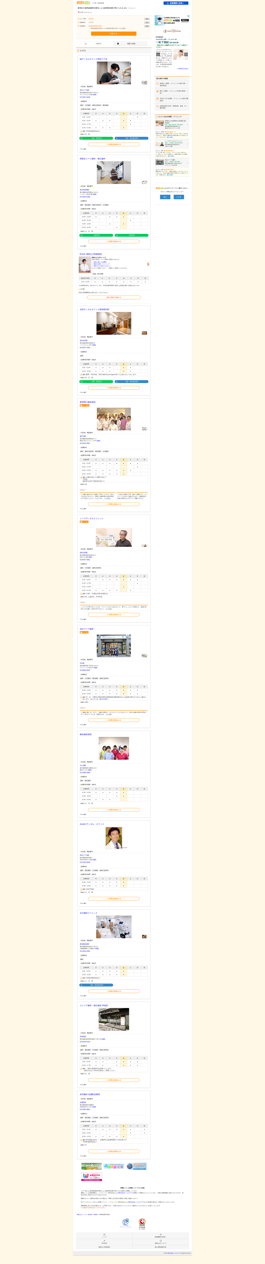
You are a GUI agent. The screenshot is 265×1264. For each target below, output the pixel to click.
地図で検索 (131, 43)
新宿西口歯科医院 (88, 402)
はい (165, 197)
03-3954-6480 (85, 197)
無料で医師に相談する (114, 297)
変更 (147, 19)
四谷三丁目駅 (84, 90)
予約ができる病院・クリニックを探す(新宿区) (174, 100)
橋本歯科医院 (86, 734)
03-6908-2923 (85, 670)
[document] (114, 103)
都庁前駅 (83, 436)
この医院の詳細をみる (114, 144)
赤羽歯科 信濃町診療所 (90, 1094)
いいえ (179, 197)
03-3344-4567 (85, 443)
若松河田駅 (84, 340)
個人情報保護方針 (160, 1247)
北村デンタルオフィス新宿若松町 (94, 309)
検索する (113, 34)
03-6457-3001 (85, 560)
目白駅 (82, 663)
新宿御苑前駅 (84, 944)
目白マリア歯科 (87, 629)
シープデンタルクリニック (91, 518)
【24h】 (90, 254)
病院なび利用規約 (104, 1247)
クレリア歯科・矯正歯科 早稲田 (94, 1005)
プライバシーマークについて (126, 1226)
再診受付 (132, 235)
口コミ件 (86, 405)
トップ (104, 1237)
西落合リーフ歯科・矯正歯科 (92, 159)
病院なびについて (160, 1243)
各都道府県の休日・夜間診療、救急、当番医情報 (173, 107)
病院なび (83, 2)
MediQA (104, 1243)
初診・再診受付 (97, 138)
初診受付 (97, 235)
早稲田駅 (83, 1036)
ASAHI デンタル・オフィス (92, 824)
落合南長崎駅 (84, 190)
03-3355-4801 (85, 1109)
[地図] (94, 94)
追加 (147, 22)
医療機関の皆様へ (177, 3)
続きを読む (104, 699)
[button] (158, 54)
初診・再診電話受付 (132, 138)
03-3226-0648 (85, 862)
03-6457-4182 (85, 347)
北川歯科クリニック (89, 913)
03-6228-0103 (85, 1042)
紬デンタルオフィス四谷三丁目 (93, 59)
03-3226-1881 (85, 951)
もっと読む (107, 498)
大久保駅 (83, 765)
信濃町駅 (83, 1102)
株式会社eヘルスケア (125, 1193)
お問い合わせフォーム (120, 1205)
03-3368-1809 (85, 772)
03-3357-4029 (85, 97)
